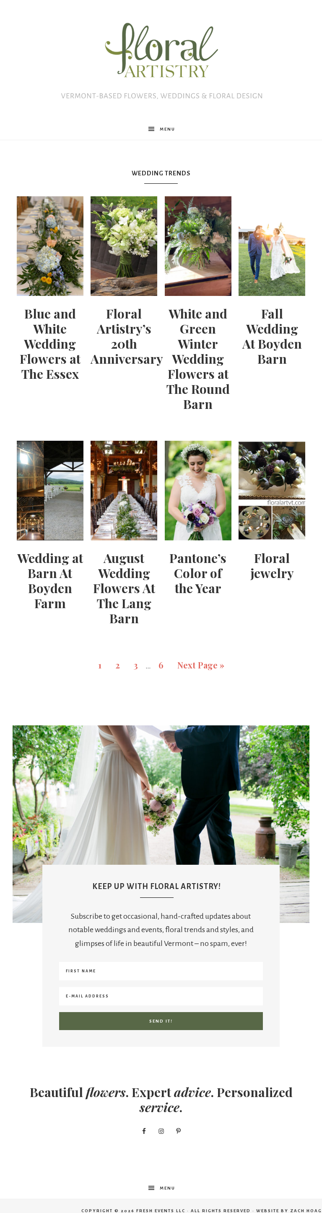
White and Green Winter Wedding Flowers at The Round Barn (198, 358)
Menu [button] (167, 129)
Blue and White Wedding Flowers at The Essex (50, 343)
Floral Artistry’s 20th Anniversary (127, 336)
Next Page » (200, 665)
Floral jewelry (272, 565)
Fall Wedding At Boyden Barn (272, 336)
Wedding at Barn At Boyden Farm (50, 581)
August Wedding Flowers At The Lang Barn (124, 588)
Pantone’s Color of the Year (197, 573)
